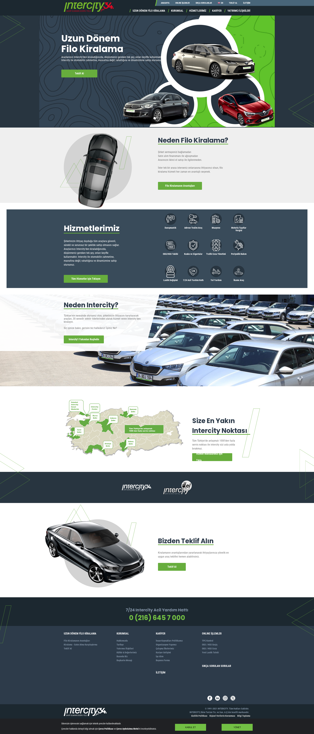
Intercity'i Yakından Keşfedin (84, 339)
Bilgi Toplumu (243, 716)
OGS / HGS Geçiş (209, 644)
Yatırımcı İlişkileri (125, 648)
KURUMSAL (177, 10)
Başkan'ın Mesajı (124, 660)
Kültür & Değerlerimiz (127, 652)
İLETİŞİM (246, 3)
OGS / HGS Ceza (209, 648)
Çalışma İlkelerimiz (165, 648)
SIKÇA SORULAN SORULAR (216, 666)
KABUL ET (190, 727)
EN (222, 3)
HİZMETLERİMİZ (197, 10)
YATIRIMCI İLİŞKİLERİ (238, 10)
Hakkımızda (122, 640)
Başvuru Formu (163, 660)
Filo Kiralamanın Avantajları (180, 185)
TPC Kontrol (207, 640)
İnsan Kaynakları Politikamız (169, 640)
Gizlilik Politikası (199, 716)
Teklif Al (79, 73)
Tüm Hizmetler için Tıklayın (85, 278)
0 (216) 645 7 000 (157, 617)
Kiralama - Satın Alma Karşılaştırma (80, 644)
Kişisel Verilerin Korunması (222, 716)
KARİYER (217, 10)
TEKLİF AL (233, 3)
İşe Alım (159, 656)
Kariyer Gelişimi (163, 652)
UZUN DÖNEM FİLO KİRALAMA (149, 10)
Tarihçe (120, 644)
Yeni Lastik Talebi (210, 652)
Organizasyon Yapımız (166, 644)
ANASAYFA (165, 3)
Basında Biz (122, 656)
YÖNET (237, 727)
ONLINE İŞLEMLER (182, 3)
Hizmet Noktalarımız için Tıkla (209, 457)
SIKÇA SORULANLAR (204, 3)
